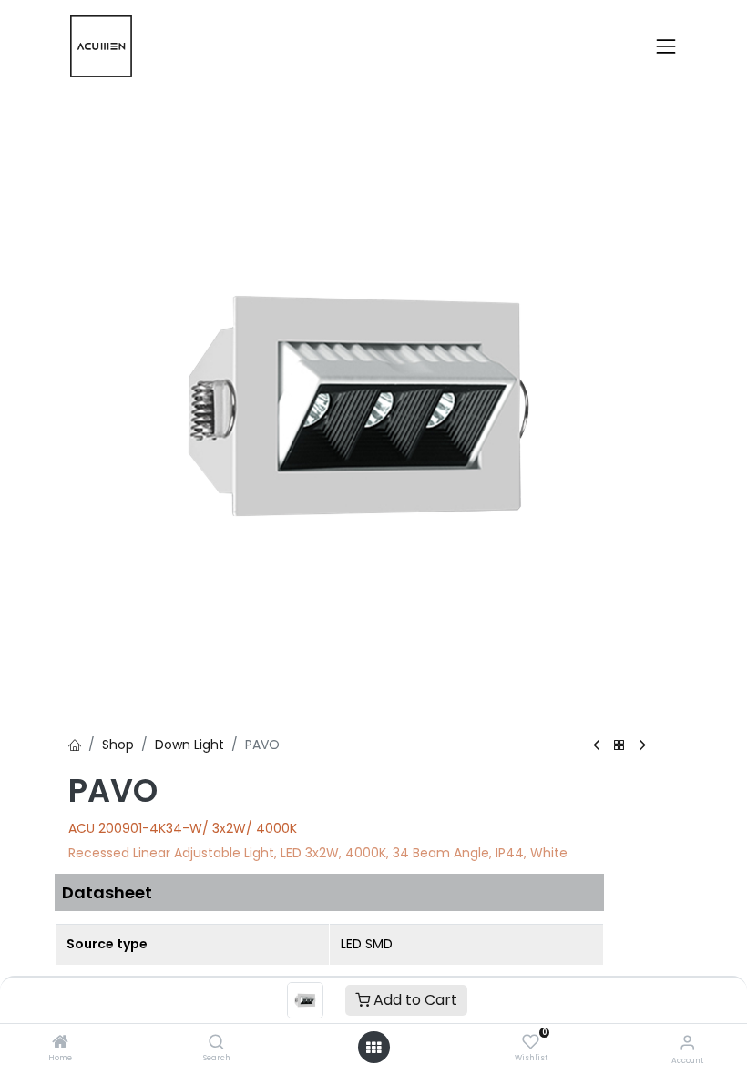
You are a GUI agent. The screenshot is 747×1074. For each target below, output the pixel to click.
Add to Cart (413, 999)
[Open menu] (373, 1048)
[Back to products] (619, 745)
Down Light (189, 744)
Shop (118, 744)
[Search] (216, 1043)
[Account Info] (687, 1042)
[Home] (60, 1043)
